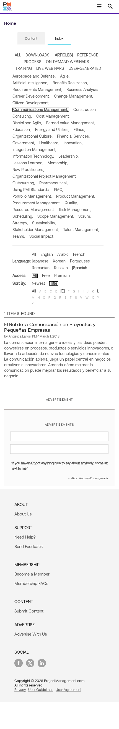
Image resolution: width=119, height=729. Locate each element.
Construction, (85, 109)
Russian (61, 267)
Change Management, (73, 96)
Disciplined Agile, (27, 122)
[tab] (31, 38)
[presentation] (31, 38)
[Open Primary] (99, 6)
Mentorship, (58, 162)
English (46, 254)
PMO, (58, 189)
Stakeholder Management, (35, 229)
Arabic (63, 254)
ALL (18, 55)
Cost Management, (52, 116)
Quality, (71, 202)
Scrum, (84, 216)
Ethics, (79, 129)
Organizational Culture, (32, 136)
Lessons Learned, (27, 162)
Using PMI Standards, (31, 189)
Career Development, (31, 96)
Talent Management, (81, 229)
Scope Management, (55, 216)
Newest (38, 283)
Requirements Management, (37, 89)
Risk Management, (75, 209)
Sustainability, (44, 222)
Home (10, 23)
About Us (23, 513)
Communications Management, (40, 109)
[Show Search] (110, 6)
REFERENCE (87, 55)
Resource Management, (33, 209)
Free (46, 275)
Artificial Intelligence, (30, 82)
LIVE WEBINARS (50, 68)
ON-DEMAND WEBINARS (67, 61)
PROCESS (33, 61)
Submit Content (28, 610)
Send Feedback (28, 546)
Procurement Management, (36, 202)
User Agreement (68, 689)
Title (53, 283)
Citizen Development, (30, 102)
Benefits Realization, (70, 82)
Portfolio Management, (32, 196)
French (79, 254)
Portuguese (80, 261)
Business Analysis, (82, 89)
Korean (59, 261)
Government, (23, 142)
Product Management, (75, 196)
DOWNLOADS (37, 55)
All (34, 254)
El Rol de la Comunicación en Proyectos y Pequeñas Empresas (49, 327)
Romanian (41, 267)
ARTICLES (63, 55)
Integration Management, (34, 149)
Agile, (64, 76)
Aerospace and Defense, (34, 76)
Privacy (20, 689)
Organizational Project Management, (44, 176)
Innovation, (73, 142)
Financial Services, (73, 136)
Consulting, (22, 116)
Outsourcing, (23, 182)
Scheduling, (22, 216)
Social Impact (41, 236)
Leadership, (68, 156)
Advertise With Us (30, 633)
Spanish (80, 267)
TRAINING (23, 68)
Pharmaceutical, (53, 182)
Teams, (18, 236)
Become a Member (32, 573)
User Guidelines (40, 689)
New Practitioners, (28, 169)
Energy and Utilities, (52, 129)
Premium (62, 275)
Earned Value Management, (70, 122)
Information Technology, (33, 156)
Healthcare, (49, 142)
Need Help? (25, 536)
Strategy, (20, 222)
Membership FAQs (31, 583)
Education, (21, 129)
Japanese (40, 261)
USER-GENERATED (85, 68)
